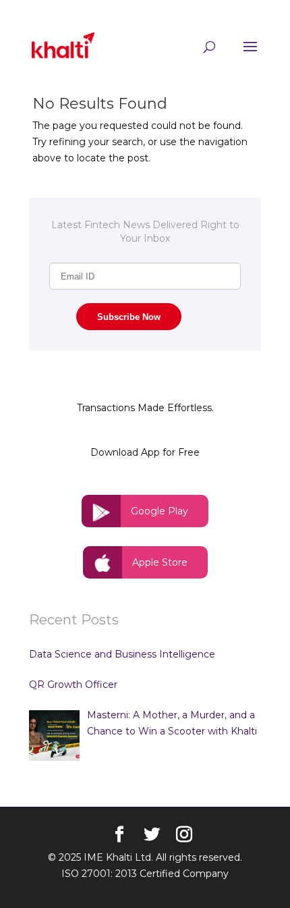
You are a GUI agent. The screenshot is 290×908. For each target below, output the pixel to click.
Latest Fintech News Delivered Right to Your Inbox (145, 231)
